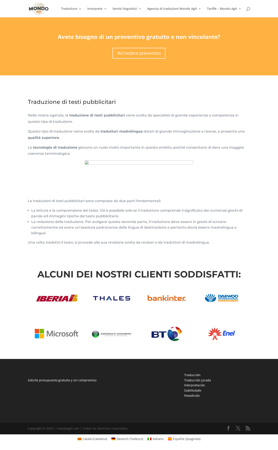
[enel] (221, 341)
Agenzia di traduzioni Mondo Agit (172, 9)
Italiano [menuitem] (158, 439)
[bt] (166, 341)
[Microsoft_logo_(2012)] (56, 341)
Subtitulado (192, 390)
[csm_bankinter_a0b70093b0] (166, 305)
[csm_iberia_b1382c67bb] (56, 305)
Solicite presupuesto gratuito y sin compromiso (62, 380)
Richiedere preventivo (139, 53)
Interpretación (194, 385)
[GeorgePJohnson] (111, 341)
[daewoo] (221, 305)
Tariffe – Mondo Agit (222, 9)
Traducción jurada (197, 380)
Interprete (95, 9)
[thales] (111, 305)
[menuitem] (92, 439)
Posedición (192, 396)
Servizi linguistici (125, 9)
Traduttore (69, 9)
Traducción (192, 375)
